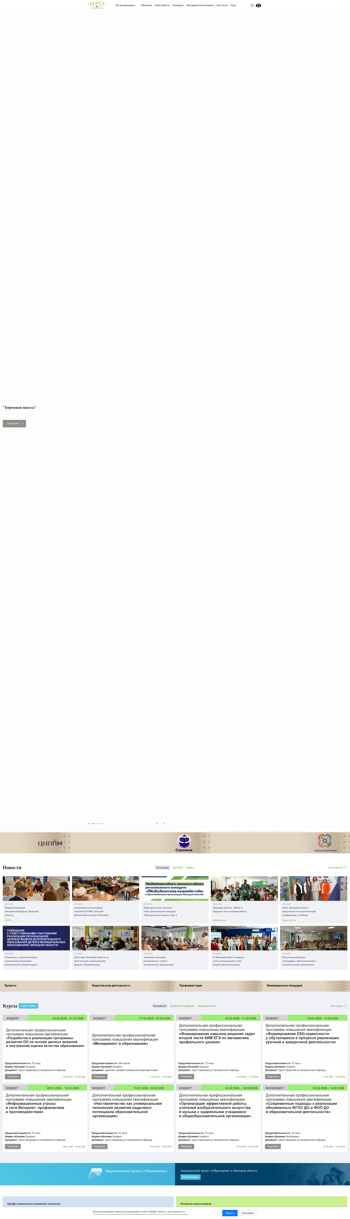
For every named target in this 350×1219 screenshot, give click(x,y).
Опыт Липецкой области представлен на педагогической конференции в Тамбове (299, 911)
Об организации (125, 5)
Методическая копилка (200, 5)
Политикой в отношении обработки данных (112, 1214)
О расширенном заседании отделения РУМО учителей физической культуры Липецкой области (91, 911)
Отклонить (248, 1213)
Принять (230, 1213)
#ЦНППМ (8, 920)
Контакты (222, 5)
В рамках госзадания (182, 1005)
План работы (162, 5)
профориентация (219, 920)
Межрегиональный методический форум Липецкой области (21, 911)
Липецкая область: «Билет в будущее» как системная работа (229, 909)
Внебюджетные (207, 1005)
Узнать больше (190, 1177)
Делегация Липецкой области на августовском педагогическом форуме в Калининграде (91, 961)
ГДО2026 (177, 867)
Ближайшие (160, 1005)
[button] (157, 823)
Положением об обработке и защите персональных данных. (161, 1214)
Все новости (336, 867)
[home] (97, 5)
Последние (162, 867)
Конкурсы (178, 5)
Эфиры (190, 867)
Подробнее (13, 423)
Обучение (146, 5)
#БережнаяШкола (289, 920)
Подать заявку (28, 1005)
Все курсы (337, 1005)
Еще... (234, 5)
